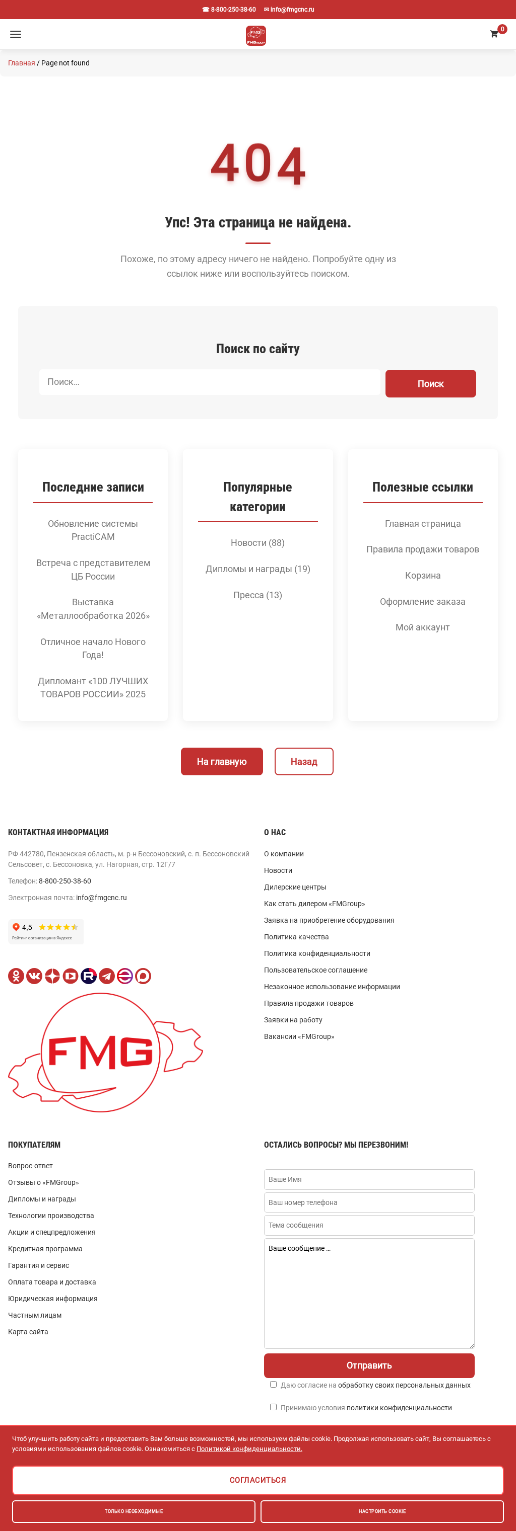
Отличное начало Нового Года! (93, 649)
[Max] (143, 976)
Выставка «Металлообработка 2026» (93, 609)
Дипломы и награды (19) (258, 569)
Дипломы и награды (42, 1199)
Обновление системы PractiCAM (93, 530)
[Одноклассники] (16, 976)
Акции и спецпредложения (52, 1232)
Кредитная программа (45, 1249)
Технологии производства (51, 1216)
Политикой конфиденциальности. (249, 1449)
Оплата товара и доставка (52, 1282)
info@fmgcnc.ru (101, 898)
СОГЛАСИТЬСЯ (258, 1480)
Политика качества (296, 937)
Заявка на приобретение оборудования (329, 920)
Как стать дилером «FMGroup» (314, 904)
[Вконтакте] (34, 976)
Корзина (423, 576)
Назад (304, 761)
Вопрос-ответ (30, 1166)
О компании (284, 854)
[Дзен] (52, 976)
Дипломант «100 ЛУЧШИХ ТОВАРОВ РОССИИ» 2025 (93, 688)
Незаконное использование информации (332, 987)
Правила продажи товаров (422, 549)
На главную (222, 761)
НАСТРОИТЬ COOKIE (382, 1511)
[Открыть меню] (15, 34)
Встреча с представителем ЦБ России (93, 570)
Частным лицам (34, 1315)
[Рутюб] (89, 976)
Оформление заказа (423, 602)
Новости (278, 870)
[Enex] (125, 976)
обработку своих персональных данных (404, 1385)
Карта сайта (28, 1332)
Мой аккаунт (423, 627)
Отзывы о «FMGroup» (43, 1182)
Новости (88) (258, 543)
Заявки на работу (293, 1020)
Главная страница (423, 524)
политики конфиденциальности (399, 1408)
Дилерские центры (295, 887)
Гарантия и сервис (38, 1265)
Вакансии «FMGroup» (299, 1036)
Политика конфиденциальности (317, 953)
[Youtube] (70, 976)
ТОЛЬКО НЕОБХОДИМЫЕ (134, 1511)
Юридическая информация (53, 1299)
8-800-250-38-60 (65, 881)
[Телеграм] (107, 976)
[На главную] (256, 34)
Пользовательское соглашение (315, 970)
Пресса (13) (257, 595)
